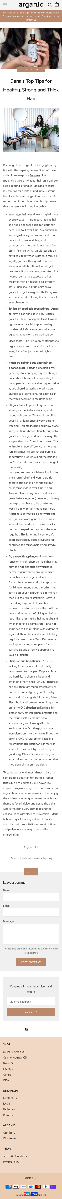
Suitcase (35, 175)
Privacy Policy (11, 1161)
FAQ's (6, 1103)
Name (6, 890)
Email (6, 905)
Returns (8, 1115)
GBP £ (29, 1178)
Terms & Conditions (15, 1156)
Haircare (27, 858)
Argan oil (14, 513)
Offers (7, 1074)
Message (8, 921)
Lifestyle (8, 1068)
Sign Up (29, 1011)
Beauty (15, 858)
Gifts (6, 1080)
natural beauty (43, 858)
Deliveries (9, 1109)
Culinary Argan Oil (14, 1051)
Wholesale (9, 1138)
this (26, 743)
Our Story (9, 1132)
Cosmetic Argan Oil (15, 1057)
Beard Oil (8, 1063)
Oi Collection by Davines (35, 707)
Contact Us (10, 1097)
